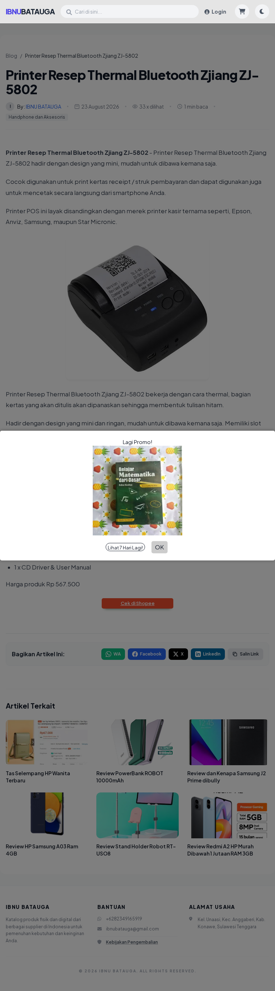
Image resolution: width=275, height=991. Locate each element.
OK (159, 547)
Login (218, 11)
